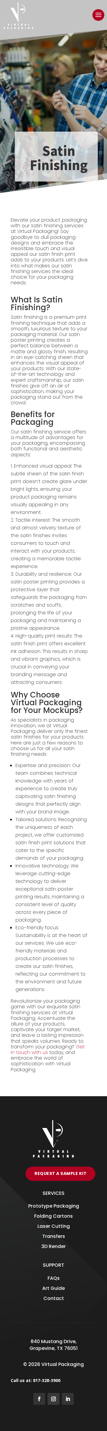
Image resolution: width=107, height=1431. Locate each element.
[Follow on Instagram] (53, 1399)
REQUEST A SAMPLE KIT (60, 1173)
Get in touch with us (48, 1049)
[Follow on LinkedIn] (68, 1399)
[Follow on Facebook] (39, 1399)
